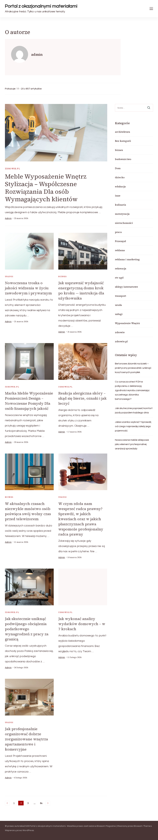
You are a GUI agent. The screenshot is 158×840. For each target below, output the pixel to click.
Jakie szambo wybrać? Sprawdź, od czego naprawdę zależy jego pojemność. (133, 426)
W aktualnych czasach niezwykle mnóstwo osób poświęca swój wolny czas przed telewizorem (28, 511)
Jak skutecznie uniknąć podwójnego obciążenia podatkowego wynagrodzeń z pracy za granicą (26, 629)
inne (117, 195)
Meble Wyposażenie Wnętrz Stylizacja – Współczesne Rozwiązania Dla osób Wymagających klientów (45, 187)
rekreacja (120, 268)
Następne (48, 803)
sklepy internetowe (126, 286)
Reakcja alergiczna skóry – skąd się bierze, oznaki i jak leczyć (82, 398)
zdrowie (120, 332)
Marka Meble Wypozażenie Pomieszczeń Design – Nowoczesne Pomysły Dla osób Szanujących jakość (29, 401)
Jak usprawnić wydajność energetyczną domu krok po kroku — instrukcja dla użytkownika (81, 290)
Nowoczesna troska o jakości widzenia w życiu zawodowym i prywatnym (28, 288)
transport (120, 296)
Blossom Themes (143, 826)
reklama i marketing (127, 259)
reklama (120, 250)
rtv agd (119, 277)
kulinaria (120, 204)
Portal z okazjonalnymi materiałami (41, 6)
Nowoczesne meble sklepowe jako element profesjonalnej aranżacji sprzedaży (132, 444)
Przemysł (120, 241)
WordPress (28, 830)
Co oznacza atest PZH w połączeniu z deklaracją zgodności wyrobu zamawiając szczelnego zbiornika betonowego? (132, 390)
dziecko (120, 177)
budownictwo (123, 159)
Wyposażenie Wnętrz (127, 323)
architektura (122, 131)
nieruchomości (124, 223)
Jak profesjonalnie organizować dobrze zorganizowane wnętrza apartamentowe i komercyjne (26, 739)
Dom (118, 168)
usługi (9, 276)
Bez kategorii (123, 141)
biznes (62, 276)
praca (118, 232)
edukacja (120, 186)
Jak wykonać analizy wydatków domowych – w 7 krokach (81, 623)
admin (8, 218)
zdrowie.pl (12, 168)
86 (42, 803)
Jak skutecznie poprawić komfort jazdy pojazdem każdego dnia (134, 410)
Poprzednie (7, 803)
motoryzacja (122, 213)
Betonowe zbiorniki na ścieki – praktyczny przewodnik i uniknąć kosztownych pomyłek (133, 368)
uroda (118, 305)
